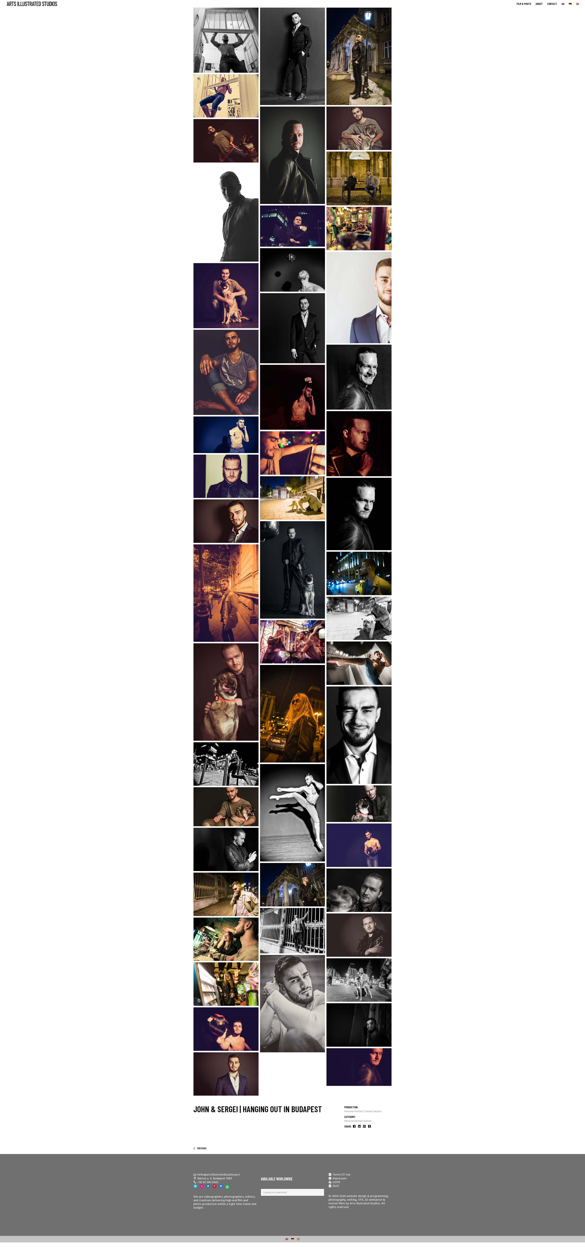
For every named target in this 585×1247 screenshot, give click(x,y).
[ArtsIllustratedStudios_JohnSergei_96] (292, 884)
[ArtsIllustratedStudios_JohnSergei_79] (226, 984)
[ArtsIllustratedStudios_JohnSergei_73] (226, 939)
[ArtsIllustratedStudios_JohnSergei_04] (359, 297)
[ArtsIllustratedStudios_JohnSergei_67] (292, 270)
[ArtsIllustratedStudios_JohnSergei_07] (359, 735)
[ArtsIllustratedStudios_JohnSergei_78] (292, 453)
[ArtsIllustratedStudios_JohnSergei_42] (226, 372)
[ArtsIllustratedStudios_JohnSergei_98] (359, 178)
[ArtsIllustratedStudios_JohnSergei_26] (226, 692)
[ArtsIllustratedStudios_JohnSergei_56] (226, 213)
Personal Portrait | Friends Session (362, 1111)
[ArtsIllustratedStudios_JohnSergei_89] (292, 498)
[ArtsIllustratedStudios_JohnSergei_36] (359, 980)
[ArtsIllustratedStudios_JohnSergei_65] (359, 845)
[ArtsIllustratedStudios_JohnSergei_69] (226, 40)
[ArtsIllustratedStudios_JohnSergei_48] (359, 1067)
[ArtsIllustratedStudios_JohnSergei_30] (292, 570)
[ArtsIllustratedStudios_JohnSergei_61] (292, 397)
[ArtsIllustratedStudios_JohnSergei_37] (292, 226)
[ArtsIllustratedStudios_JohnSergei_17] (292, 1003)
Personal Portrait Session (358, 1121)
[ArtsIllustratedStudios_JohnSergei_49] (359, 377)
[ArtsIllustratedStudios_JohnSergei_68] (226, 1029)
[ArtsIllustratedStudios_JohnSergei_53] (226, 476)
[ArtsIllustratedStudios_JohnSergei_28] (359, 890)
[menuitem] (563, 4)
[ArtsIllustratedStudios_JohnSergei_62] (226, 434)
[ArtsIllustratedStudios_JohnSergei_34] (226, 141)
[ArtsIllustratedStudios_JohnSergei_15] (359, 443)
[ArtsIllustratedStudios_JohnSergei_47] (359, 514)
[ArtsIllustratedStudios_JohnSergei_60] (292, 812)
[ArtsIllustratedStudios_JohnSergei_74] (292, 642)
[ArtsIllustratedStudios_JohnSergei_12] (292, 155)
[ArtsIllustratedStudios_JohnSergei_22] (226, 806)
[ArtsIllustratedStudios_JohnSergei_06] (292, 328)
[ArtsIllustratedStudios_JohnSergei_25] (359, 803)
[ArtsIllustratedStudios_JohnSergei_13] (359, 935)
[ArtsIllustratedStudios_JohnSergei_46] (226, 849)
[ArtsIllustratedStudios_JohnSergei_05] (226, 1074)
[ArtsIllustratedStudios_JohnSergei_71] (292, 713)
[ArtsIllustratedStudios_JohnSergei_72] (359, 573)
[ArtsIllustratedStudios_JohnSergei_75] (359, 228)
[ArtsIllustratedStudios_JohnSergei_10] (292, 56)
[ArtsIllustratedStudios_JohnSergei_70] (226, 96)
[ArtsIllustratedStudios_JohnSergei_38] (226, 764)
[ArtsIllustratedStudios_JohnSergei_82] (226, 894)
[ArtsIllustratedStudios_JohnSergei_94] (359, 56)
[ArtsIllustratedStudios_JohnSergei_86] (292, 930)
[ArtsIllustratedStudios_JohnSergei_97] (226, 593)
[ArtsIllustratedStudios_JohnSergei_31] (226, 295)
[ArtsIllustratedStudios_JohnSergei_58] (359, 663)
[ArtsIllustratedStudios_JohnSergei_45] (359, 1025)
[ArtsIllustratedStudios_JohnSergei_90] (359, 618)
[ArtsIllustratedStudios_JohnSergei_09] (226, 521)
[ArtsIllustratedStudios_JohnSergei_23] (359, 128)
